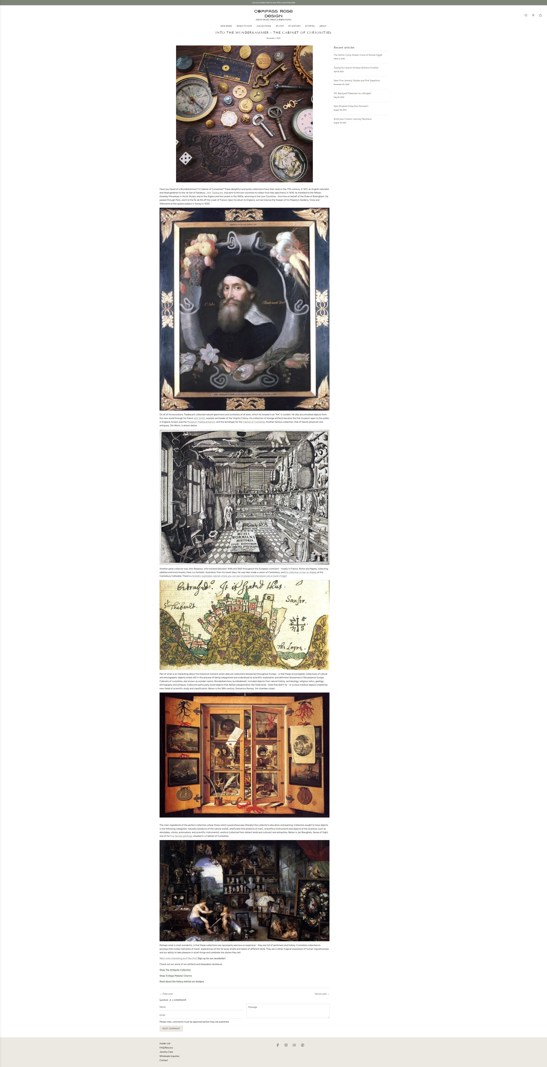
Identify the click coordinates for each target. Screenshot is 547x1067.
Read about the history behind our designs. (182, 981)
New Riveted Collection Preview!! (351, 106)
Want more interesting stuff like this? (193, 958)
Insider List (165, 1043)
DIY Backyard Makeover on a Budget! (352, 93)
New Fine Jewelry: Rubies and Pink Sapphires (357, 80)
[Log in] (533, 15)
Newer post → (322, 993)
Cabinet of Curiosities (254, 422)
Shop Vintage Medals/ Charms (176, 975)
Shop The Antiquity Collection (175, 969)
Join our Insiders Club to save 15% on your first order (273, 2)
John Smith (199, 418)
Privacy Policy (524, 1045)
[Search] (526, 15)
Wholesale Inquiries (169, 1056)
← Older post (166, 993)
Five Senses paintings (181, 836)
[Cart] (541, 15)
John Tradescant (214, 192)
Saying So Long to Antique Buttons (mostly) (356, 67)
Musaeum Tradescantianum (201, 422)
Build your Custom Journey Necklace (353, 119)
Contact (164, 1060)
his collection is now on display (301, 572)
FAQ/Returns (166, 1047)
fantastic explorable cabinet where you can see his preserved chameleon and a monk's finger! (239, 576)
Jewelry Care (166, 1051)
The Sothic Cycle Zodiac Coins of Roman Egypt (358, 55)
